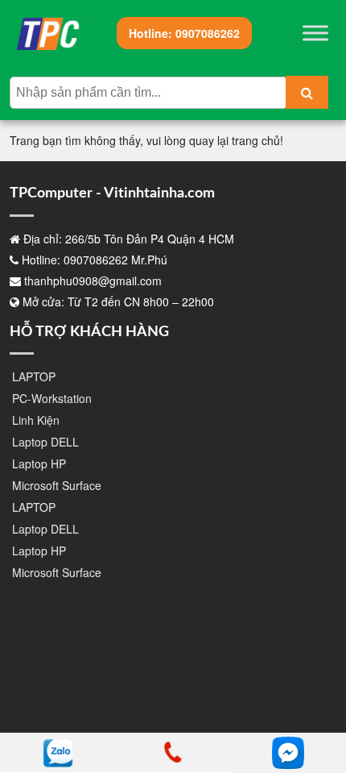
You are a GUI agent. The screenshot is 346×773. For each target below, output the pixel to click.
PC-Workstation (52, 398)
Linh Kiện (36, 420)
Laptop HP (39, 463)
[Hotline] (172, 753)
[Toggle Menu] (315, 32)
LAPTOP (34, 376)
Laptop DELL (45, 442)
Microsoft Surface (56, 485)
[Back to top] (322, 708)
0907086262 (184, 33)
